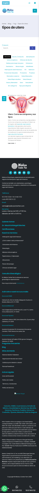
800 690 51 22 (11, 199)
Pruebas (32, 73)
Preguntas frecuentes (11, 343)
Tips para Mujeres (25, 86)
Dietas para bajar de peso (15, 63)
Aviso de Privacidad (8, 376)
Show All (7, 57)
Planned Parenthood (8, 366)
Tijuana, (13, 412)
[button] (5, 45)
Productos (23, 73)
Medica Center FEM (18, 95)
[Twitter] (15, 172)
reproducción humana (15, 134)
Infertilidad (29, 66)
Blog (4, 347)
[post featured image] (22, 104)
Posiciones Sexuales (11, 73)
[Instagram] (28, 172)
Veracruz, (30, 410)
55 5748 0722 (17, 197)
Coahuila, (6, 412)
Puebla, (23, 410)
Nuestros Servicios (9, 233)
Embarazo (29, 63)
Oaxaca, (8, 410)
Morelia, (33, 408)
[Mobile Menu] (35, 11)
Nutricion (31, 70)
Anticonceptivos (12, 60)
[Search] (32, 48)
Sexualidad (29, 82)
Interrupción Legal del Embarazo (11, 237)
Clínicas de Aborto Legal (9, 268)
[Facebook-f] (10, 172)
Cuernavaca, (21, 406)
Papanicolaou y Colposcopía (10, 256)
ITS (25, 70)
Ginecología (20, 66)
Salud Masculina (27, 76)
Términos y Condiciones (9, 384)
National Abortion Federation (10, 355)
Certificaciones (8, 229)
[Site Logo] (8, 10)
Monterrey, (25, 408)
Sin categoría (12, 86)
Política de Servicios (8, 388)
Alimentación (30, 57)
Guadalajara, (15, 408)
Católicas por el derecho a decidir (12, 362)
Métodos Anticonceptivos (9, 252)
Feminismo (9, 66)
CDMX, (13, 406)
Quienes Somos (8, 221)
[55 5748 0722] (17, 487)
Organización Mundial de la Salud (12, 359)
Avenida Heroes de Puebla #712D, (12, 339)
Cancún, (7, 406)
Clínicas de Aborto (26, 60)
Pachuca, (16, 410)
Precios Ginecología (8, 264)
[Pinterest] (24, 172)
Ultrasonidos (6, 260)
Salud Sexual (27, 79)
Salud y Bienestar (12, 82)
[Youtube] (19, 172)
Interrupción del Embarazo (13, 70)
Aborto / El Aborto (18, 57)
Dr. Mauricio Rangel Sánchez (13, 225)
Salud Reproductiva (14, 79)
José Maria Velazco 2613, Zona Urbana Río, (14, 319)
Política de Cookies (7, 380)
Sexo (21, 82)
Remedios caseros (13, 76)
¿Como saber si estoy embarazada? (13, 240)
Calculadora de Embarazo (10, 244)
